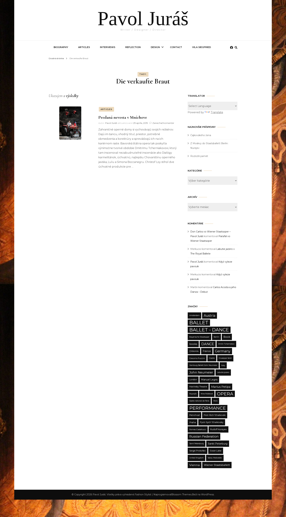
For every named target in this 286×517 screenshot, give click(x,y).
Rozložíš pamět (199, 156)
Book (226, 336)
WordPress (207, 494)
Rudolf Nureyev (218, 429)
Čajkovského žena (200, 135)
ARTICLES (106, 109)
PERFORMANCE (207, 408)
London (193, 379)
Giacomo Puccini (197, 358)
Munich (193, 394)
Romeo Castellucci (197, 429)
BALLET (198, 322)
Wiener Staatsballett (217, 465)
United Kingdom (196, 458)
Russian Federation (204, 436)
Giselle (212, 358)
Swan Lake (215, 450)
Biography (61, 47)
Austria (209, 316)
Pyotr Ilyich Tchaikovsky (211, 422)
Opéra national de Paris (199, 401)
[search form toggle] (236, 47)
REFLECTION (133, 47)
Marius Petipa (221, 386)
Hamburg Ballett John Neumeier (203, 365)
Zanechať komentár (163, 123)
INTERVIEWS (107, 47)
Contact (176, 47)
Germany (222, 351)
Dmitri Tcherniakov (226, 344)
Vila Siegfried (201, 47)
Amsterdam (194, 315)
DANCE (207, 344)
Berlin (216, 337)
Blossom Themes (181, 494)
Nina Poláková (207, 394)
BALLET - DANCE (209, 330)
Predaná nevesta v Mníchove (122, 117)
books (193, 344)
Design (155, 47)
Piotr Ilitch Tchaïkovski (215, 415)
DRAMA (194, 351)
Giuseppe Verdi (225, 358)
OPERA (225, 393)
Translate (217, 112)
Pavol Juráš (143, 18)
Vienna (194, 465)
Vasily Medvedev (215, 458)
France (207, 351)
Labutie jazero (223, 372)
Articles (84, 47)
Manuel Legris (209, 379)
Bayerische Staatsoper (199, 337)
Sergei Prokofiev (197, 450)
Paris (215, 401)
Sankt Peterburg (217, 443)
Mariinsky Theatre (198, 386)
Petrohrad (194, 415)
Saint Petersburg (196, 444)
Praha (192, 422)
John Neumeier (201, 372)
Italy (223, 365)
